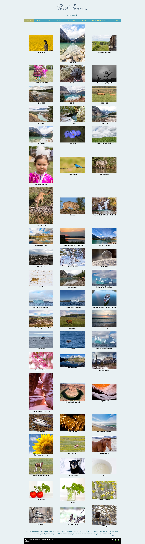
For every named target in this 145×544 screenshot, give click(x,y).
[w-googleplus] (119, 540)
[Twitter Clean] (113, 539)
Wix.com (27, 541)
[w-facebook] (116, 540)
